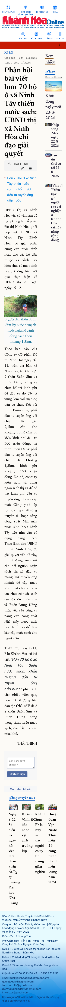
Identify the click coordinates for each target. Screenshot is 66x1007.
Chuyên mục (8, 12)
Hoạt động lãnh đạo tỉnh (25, 13)
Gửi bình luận (17, 774)
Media (55, 12)
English (60, 38)
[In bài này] (29, 168)
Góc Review (36, 38)
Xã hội (8, 52)
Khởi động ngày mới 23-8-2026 (53, 107)
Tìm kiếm (23, 38)
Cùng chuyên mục (22, 798)
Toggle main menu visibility (61, 44)
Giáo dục (9, 57)
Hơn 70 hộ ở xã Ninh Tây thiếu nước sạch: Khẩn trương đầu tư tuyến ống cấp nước (21, 189)
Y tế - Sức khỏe (28, 57)
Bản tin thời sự (53, 77)
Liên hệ (49, 38)
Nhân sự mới (42, 12)
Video (51, 71)
